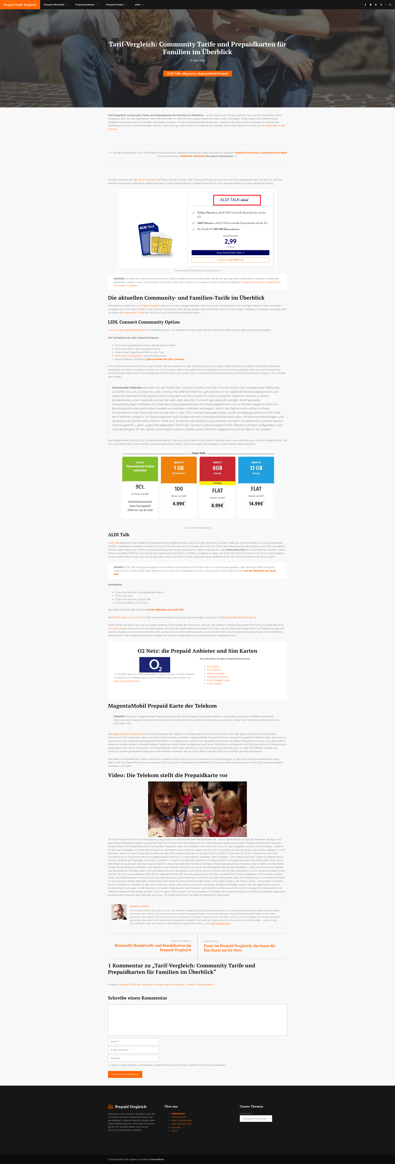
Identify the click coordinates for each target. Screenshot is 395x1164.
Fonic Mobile (214, 683)
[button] (390, 4)
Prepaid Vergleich (150, 305)
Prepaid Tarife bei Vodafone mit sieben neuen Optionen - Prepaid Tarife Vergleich (167, 984)
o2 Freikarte (214, 669)
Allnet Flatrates (147, 179)
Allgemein (189, 73)
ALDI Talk (173, 73)
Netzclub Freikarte (217, 676)
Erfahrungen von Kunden (127, 617)
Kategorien (246, 1113)
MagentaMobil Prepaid (212, 73)
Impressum (178, 1113)
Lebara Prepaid (215, 673)
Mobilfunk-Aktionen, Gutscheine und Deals (261, 152)
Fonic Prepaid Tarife (218, 680)
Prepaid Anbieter (85, 4)
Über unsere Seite (181, 1120)
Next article (211, 941)
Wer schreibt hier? (220, 923)
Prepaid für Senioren (252, 282)
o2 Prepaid (213, 666)
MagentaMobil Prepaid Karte (129, 734)
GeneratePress (157, 1159)
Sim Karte (113, 628)
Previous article (181, 941)
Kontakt (176, 1127)
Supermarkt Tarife (133, 312)
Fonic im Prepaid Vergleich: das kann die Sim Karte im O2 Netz (239, 948)
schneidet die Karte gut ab (241, 617)
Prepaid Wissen (115, 4)
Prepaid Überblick (54, 4)
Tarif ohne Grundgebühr (129, 355)
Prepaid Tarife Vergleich (20, 4)
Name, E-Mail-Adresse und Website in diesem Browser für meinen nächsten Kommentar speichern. (168, 1065)
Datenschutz (178, 1116)
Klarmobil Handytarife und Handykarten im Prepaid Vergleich (153, 947)
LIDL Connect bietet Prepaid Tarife (128, 330)
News (174, 1130)
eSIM (137, 4)
